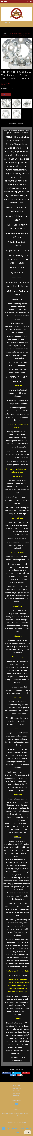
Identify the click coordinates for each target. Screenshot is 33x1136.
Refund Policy (16, 1095)
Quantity (4, 88)
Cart (30, 1)
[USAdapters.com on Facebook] (16, 1104)
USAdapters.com (21, 1122)
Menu (5, 1)
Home (4, 33)
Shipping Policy (16, 1093)
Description (12, 123)
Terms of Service (16, 1088)
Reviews (20, 123)
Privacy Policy (16, 1090)
